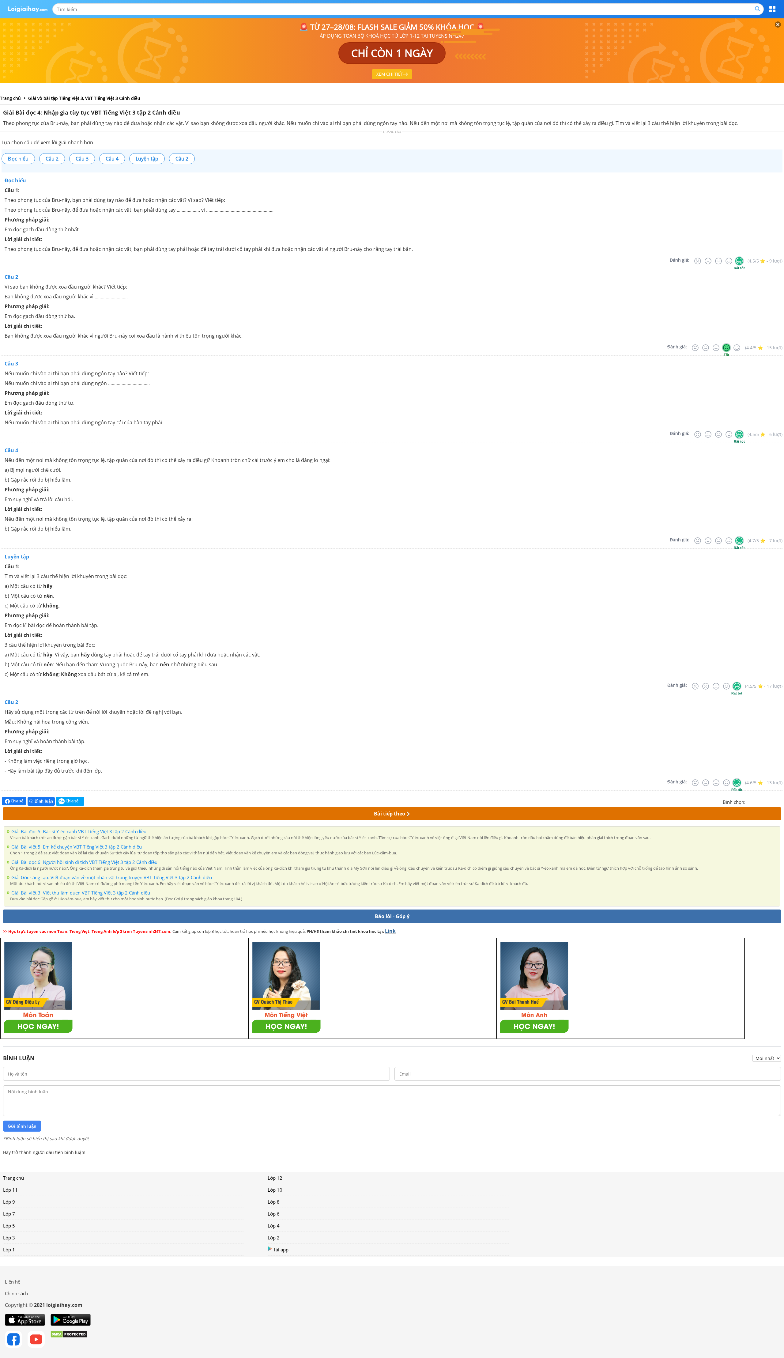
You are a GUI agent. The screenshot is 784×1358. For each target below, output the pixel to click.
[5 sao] (779, 801)
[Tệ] (708, 261)
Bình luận (44, 801)
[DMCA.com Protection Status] (68, 1339)
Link (390, 931)
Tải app (280, 1249)
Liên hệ (12, 1282)
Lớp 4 (274, 1226)
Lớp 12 (275, 1178)
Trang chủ (13, 1178)
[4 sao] (772, 801)
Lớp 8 (274, 1202)
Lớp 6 (274, 1214)
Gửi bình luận (22, 1126)
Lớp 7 (9, 1214)
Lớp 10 (275, 1190)
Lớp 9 (9, 1202)
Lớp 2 (274, 1238)
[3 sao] (765, 801)
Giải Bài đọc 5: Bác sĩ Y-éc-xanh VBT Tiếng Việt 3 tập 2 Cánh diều (78, 831)
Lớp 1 (9, 1249)
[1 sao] (750, 801)
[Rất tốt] (739, 261)
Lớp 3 (9, 1238)
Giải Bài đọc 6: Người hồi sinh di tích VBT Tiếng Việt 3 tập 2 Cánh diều (84, 862)
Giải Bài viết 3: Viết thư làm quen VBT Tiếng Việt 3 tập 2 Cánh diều (80, 893)
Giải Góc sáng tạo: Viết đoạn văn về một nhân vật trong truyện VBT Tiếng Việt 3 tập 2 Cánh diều (111, 877)
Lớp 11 (10, 1190)
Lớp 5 (9, 1226)
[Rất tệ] (698, 261)
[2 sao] (757, 801)
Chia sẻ (16, 801)
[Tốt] (729, 261)
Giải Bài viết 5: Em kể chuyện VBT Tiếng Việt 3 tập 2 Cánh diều (76, 847)
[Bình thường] (718, 261)
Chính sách (16, 1293)
